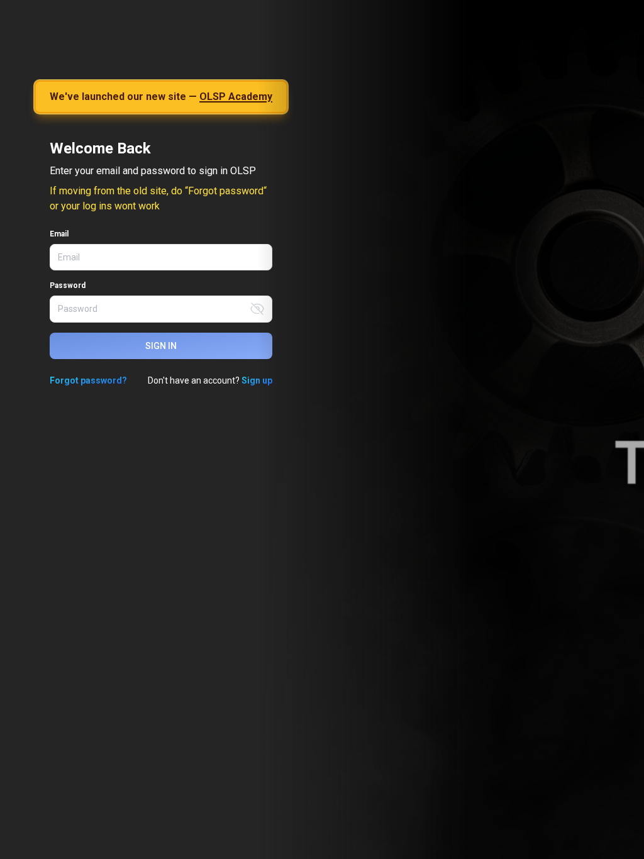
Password (68, 285)
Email (59, 234)
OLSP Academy (235, 97)
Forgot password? (88, 380)
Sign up (257, 380)
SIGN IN (161, 346)
